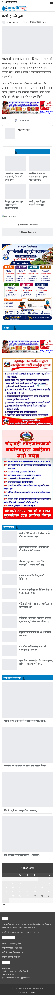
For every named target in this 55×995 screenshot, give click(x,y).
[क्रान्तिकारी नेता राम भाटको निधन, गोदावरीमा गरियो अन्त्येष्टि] (39, 163)
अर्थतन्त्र (30, 198)
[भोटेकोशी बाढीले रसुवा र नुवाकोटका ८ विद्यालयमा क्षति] (9, 608)
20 (27, 892)
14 (35, 888)
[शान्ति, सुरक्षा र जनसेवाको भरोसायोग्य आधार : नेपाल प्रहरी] (27, 700)
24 (6, 896)
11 (13, 888)
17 (6, 892)
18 (13, 892)
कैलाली (6, 170)
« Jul (3, 904)
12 (20, 888)
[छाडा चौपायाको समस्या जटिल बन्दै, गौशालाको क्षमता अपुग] (15, 163)
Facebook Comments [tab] (29, 225)
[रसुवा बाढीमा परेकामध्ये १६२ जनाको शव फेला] (9, 636)
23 (49, 892)
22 (42, 892)
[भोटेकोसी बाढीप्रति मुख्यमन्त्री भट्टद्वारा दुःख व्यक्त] (9, 650)
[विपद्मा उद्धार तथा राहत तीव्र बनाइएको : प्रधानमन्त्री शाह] (15, 191)
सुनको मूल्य (11, 118)
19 (20, 892)
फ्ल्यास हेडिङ (6, 198)
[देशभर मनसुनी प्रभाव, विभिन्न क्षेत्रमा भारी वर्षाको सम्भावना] (9, 593)
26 (20, 896)
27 (27, 896)
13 (27, 888)
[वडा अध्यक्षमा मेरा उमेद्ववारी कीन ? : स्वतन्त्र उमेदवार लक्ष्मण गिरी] (27, 834)
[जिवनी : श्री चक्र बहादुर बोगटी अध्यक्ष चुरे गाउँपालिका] (27, 789)
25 (13, 896)
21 (35, 892)
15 (42, 888)
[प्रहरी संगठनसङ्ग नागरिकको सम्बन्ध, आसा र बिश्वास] (27, 745)
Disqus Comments (28, 232)
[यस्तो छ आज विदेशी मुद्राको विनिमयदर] (39, 191)
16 (49, 888)
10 (6, 888)
